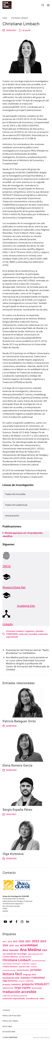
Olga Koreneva (13, 854)
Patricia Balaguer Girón (19, 721)
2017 (5, 941)
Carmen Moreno (10, 956)
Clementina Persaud (38, 961)
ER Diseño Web (9, 1031)
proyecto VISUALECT (35, 984)
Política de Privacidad (12, 1015)
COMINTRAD (12, 1037)
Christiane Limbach (19, 18)
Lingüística (29, 631)
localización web (11, 977)
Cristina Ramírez (10, 966)
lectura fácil (12, 974)
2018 (10, 941)
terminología (37, 988)
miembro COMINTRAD (33, 977)
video (41, 998)
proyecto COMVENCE (12, 984)
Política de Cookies (10, 1021)
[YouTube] (5, 921)
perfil (27, 30)
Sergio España (22, 987)
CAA (44, 950)
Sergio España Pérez (17, 809)
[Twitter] (11, 921)
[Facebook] (16, 921)
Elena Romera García (17, 765)
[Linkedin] (27, 921)
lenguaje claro (29, 974)
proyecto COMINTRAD (26, 981)
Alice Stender (11, 950)
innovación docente (9, 970)
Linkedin (8, 624)
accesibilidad (28, 945)
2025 (11, 945)
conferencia (25, 964)
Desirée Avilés (24, 966)
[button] (42, 5)
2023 (43, 941)
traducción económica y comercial (15, 996)
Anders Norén (44, 1037)
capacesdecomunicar (35, 954)
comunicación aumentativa (11, 964)
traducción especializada (14, 998)
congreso (33, 964)
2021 (28, 941)
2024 (5, 945)
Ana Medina (30, 949)
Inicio (5, 18)
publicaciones (8, 988)
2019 (15, 941)
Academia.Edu (26, 605)
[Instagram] (22, 921)
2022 (35, 941)
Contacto (6, 1010)
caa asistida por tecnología (15, 953)
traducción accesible (28, 634)
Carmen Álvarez (25, 957)
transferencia (32, 998)
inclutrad (34, 967)
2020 (21, 941)
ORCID (7, 566)
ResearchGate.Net (14, 587)
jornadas (35, 970)
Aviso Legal (7, 1026)
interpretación (23, 970)
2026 (17, 945)
